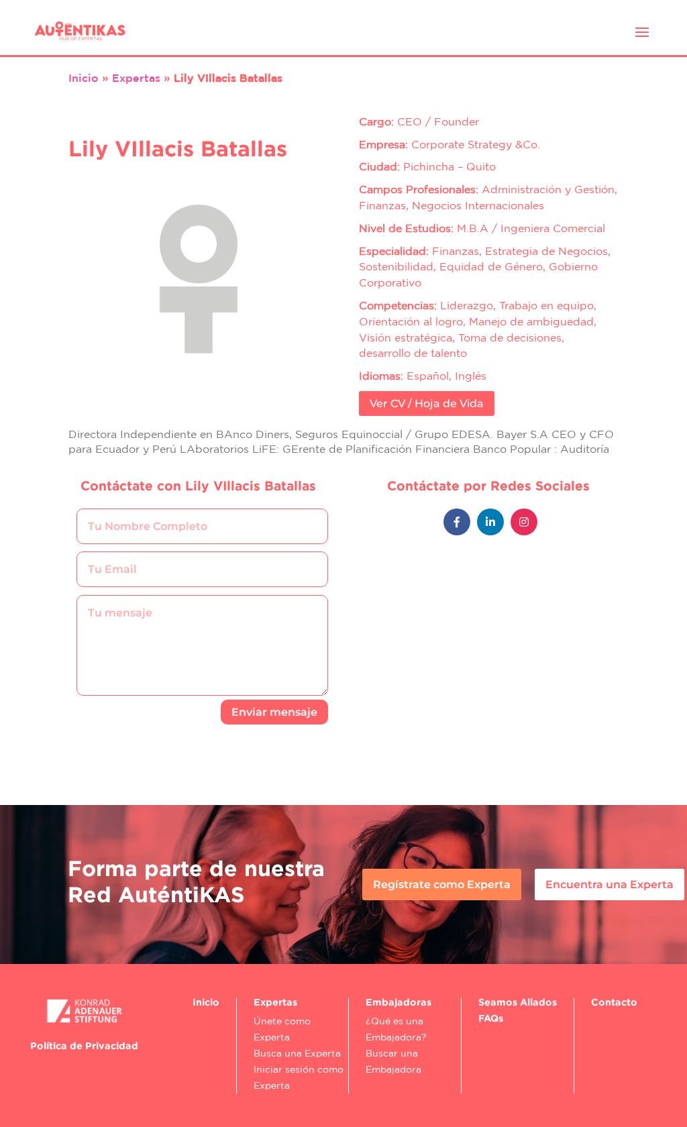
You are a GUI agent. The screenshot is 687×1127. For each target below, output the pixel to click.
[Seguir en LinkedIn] (490, 522)
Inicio (83, 78)
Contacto (614, 1002)
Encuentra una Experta (609, 884)
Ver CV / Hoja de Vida (427, 403)
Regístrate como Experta (442, 884)
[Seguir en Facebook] (457, 522)
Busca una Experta (297, 1053)
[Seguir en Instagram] (524, 522)
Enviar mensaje (274, 712)
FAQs (490, 1018)
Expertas (136, 78)
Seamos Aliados (517, 1002)
